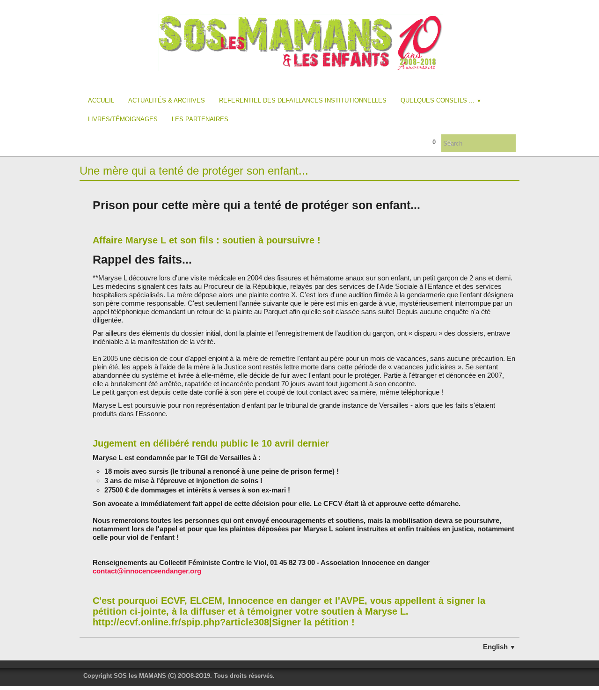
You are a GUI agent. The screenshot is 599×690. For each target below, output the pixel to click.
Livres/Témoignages (123, 119)
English (499, 647)
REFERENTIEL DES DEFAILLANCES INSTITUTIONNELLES (303, 100)
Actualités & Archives (166, 100)
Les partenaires (200, 119)
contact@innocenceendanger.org (147, 571)
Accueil (101, 100)
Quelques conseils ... (441, 100)
